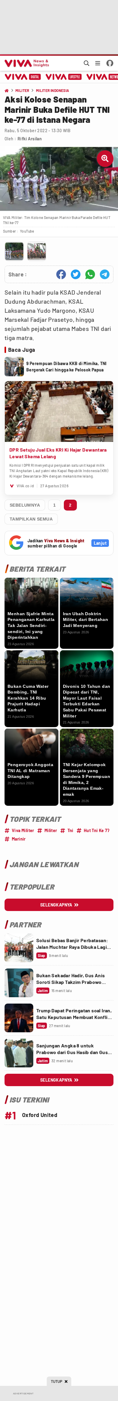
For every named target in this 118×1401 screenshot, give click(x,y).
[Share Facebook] (61, 274)
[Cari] (86, 63)
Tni (70, 830)
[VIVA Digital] (22, 77)
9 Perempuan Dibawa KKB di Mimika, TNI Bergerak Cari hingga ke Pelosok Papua (66, 366)
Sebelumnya (25, 505)
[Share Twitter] (75, 274)
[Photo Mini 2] (36, 251)
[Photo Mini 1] (14, 251)
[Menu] (97, 63)
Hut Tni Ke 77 (97, 830)
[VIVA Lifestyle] (63, 77)
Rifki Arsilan (30, 138)
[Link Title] (19, 947)
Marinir (19, 838)
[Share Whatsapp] (90, 274)
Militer (50, 830)
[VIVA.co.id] (25, 63)
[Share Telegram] (104, 274)
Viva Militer (23, 830)
